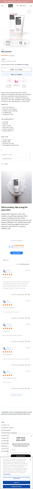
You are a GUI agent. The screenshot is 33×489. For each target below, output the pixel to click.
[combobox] (23, 264)
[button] (17, 5)
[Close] (30, 459)
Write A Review (16, 253)
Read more (22, 288)
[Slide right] (30, 43)
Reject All (16, 482)
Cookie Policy (6, 474)
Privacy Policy (6, 438)
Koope (2, 49)
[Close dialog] (31, 436)
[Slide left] (3, 43)
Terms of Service (7, 448)
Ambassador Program (9, 433)
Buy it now (16, 75)
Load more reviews (16, 395)
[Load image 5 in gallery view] (25, 43)
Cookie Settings (6, 441)
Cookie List (5, 443)
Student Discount (7, 435)
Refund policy (6, 430)
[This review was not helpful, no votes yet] (28, 294)
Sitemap (4, 446)
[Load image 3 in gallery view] (16, 43)
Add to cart (16, 70)
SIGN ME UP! (20, 456)
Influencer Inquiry (7, 428)
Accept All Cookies (16, 486)
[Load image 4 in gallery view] (21, 43)
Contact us (5, 425)
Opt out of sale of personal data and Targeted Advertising (16, 478)
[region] (16, 473)
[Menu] (2, 5)
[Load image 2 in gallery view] (12, 43)
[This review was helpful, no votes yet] (25, 294)
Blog (2, 422)
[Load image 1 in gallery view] (8, 43)
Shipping (3, 61)
